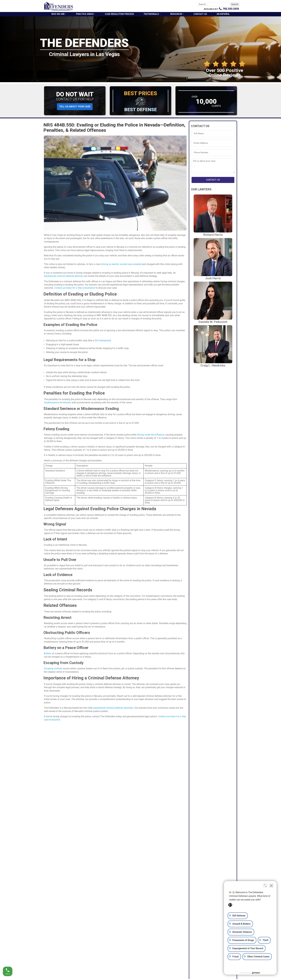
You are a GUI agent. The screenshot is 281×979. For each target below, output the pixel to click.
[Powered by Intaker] (256, 973)
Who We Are (58, 14)
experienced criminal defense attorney (63, 276)
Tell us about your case (74, 106)
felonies (66, 402)
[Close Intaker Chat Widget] (271, 885)
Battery (47, 653)
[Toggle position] (265, 885)
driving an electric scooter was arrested (121, 264)
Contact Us (200, 14)
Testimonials (151, 14)
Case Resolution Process (119, 14)
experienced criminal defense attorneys (113, 707)
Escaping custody (53, 668)
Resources (176, 14)
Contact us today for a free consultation (74, 287)
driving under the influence (150, 434)
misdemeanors (51, 402)
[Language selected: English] (273, 976)
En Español (223, 14)
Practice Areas (85, 14)
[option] (273, 977)
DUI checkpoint (102, 340)
